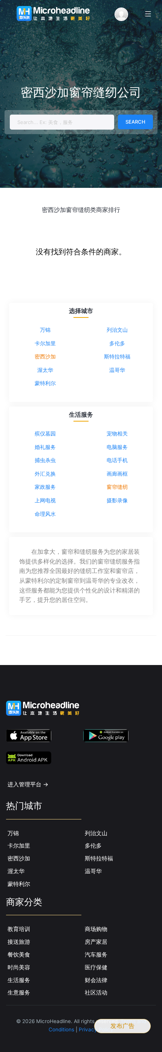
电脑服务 (117, 447)
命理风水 (45, 514)
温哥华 (117, 370)
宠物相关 (117, 433)
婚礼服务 (45, 447)
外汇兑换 (45, 473)
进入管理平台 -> (28, 784)
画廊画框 (117, 473)
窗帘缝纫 (117, 487)
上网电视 (45, 500)
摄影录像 (117, 500)
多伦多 (117, 343)
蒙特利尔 (45, 383)
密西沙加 (45, 356)
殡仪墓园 (45, 433)
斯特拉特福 (117, 356)
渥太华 (45, 370)
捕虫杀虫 (45, 460)
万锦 (45, 329)
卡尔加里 (45, 343)
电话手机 (117, 460)
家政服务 (45, 487)
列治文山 (117, 329)
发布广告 (122, 1025)
